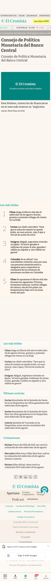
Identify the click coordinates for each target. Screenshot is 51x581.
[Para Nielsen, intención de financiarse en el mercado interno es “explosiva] (25, 86)
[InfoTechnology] (33, 499)
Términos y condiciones (25, 532)
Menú (5, 578)
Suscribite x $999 (41, 21)
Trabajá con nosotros (25, 517)
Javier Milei (44, 16)
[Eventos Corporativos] (28, 494)
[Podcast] (18, 499)
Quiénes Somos (14, 511)
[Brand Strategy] (40, 494)
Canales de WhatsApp (25, 506)
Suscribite (41, 506)
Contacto (9, 506)
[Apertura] (13, 493)
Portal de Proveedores (33, 511)
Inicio (25, 578)
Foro (35, 578)
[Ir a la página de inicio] (14, 21)
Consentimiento (25, 542)
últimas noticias (9, 16)
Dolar (15, 578)
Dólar (21, 16)
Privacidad (25, 537)
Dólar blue (31, 16)
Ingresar (46, 578)
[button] (44, 490)
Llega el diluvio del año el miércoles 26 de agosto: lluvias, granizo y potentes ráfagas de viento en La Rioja (28, 216)
